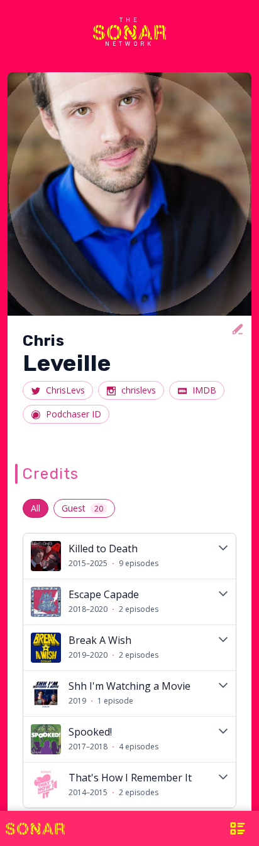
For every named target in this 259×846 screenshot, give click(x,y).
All (35, 508)
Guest (82, 508)
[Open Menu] (228, 828)
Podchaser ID (73, 414)
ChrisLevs (65, 390)
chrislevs (138, 390)
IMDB (204, 390)
